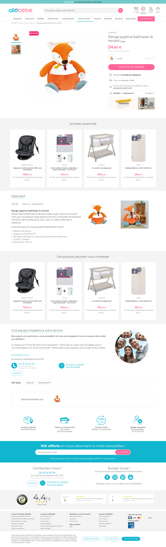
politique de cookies (23, 542)
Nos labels (73, 519)
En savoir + (150, 93)
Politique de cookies (17, 523)
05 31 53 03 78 (138, 431)
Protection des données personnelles (22, 519)
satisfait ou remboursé (101, 428)
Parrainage (102, 526)
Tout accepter (131, 539)
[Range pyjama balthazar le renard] (57, 399)
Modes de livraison (17, 526)
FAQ (71, 527)
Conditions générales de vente (20, 516)
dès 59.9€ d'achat (28, 428)
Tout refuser (111, 539)
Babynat (112, 32)
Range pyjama (44, 383)
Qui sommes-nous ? (46, 516)
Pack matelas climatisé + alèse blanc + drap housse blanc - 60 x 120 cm (64, 169)
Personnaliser (91, 539)
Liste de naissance (104, 516)
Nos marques (44, 521)
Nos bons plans (45, 519)
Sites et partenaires (76, 516)
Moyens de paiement (17, 528)
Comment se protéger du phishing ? (51, 526)
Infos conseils (103, 519)
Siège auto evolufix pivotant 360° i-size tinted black (27, 169)
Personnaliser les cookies (19, 521)
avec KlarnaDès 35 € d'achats (65, 429)
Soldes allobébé (45, 528)
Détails (122, 41)
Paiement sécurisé (134, 514)
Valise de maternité (105, 523)
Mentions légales (45, 523)
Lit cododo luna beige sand (101, 168)
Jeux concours (103, 521)
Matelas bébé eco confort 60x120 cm (138, 168)
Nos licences (73, 521)
